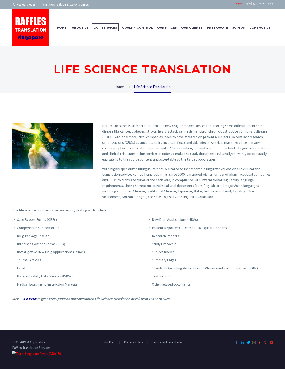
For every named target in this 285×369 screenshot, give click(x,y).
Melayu (261, 3)
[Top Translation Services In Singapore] (37, 353)
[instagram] (254, 342)
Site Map (109, 342)
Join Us (238, 27)
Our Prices (167, 27)
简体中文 (250, 3)
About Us (80, 27)
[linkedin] (242, 342)
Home (61, 27)
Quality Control (137, 27)
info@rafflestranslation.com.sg (68, 4)
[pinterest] (260, 342)
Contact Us (260, 27)
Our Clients (192, 27)
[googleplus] (265, 342)
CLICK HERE (28, 298)
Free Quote (217, 27)
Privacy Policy (133, 342)
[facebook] (236, 342)
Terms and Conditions (167, 342)
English (239, 3)
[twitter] (248, 342)
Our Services (105, 27)
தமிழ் (270, 3)
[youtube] (271, 342)
